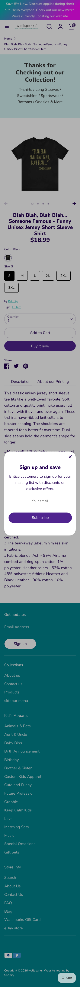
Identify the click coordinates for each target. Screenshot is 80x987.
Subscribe (40, 517)
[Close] (70, 457)
